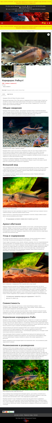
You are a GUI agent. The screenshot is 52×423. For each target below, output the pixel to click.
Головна (3, 30)
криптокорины (6, 250)
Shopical (28, 418)
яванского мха (8, 350)
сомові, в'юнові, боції (21, 30)
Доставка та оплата (18, 415)
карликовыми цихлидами (22, 308)
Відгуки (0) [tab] (10, 94)
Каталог (7, 30)
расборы (32, 307)
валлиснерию (13, 250)
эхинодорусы (19, 250)
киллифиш (21, 307)
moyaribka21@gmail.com (26, 7)
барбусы (6, 307)
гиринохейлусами (31, 313)
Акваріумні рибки (13, 30)
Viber (16, 11)
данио (10, 307)
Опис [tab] (3, 94)
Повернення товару (28, 415)
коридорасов (13, 308)
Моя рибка (26, 14)
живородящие (15, 307)
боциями (23, 313)
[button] (48, 34)
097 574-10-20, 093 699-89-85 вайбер (37, 6)
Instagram (26, 11)
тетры (28, 307)
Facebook (20, 11)
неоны (25, 307)
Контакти (36, 415)
